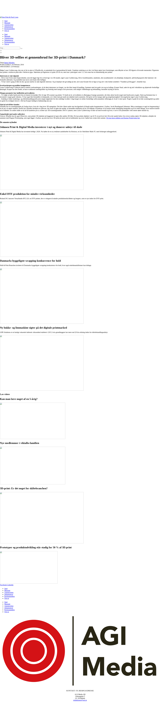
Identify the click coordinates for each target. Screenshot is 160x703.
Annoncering (8, 25)
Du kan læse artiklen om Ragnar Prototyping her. (123, 118)
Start (6, 21)
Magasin (7, 23)
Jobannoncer (8, 27)
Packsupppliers (9, 29)
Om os (6, 31)
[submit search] (21, 48)
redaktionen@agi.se (80, 700)
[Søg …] (1, 50)
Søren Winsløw (9, 63)
